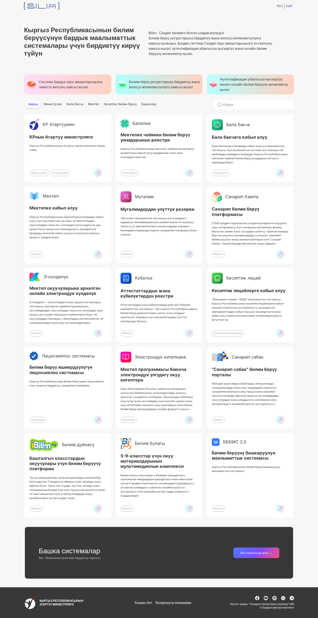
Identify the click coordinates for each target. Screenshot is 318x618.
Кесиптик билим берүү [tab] (120, 104)
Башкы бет (143, 602)
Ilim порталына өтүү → (256, 553)
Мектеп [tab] (93, 104)
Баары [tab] (33, 104)
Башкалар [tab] (148, 104)
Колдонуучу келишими (173, 602)
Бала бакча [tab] (75, 104)
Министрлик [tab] (53, 104)
